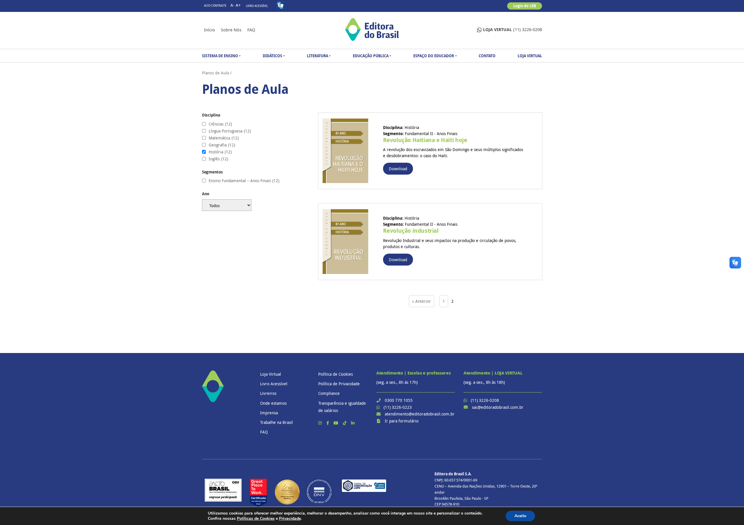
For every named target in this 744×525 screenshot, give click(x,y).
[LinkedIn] (353, 423)
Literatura (317, 55)
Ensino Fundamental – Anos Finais (244, 181)
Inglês (218, 159)
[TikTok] (345, 423)
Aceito (520, 516)
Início (209, 30)
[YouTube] (336, 423)
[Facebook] (328, 423)
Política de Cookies (335, 374)
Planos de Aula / (217, 73)
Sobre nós (231, 30)
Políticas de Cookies (256, 518)
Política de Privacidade (339, 383)
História (220, 152)
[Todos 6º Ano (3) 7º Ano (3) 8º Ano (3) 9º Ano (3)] (256, 205)
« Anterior (421, 301)
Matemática (224, 138)
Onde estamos (273, 403)
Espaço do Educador (433, 55)
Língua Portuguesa (230, 131)
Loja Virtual (530, 55)
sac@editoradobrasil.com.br (497, 407)
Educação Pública (371, 55)
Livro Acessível (257, 6)
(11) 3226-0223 (398, 407)
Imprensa (269, 412)
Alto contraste (215, 6)
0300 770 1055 (399, 400)
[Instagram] (320, 423)
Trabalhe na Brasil (276, 422)
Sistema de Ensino (220, 55)
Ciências (220, 124)
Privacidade (290, 518)
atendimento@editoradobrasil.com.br (420, 414)
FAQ (251, 30)
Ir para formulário (402, 421)
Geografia (222, 145)
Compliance (329, 393)
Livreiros (268, 393)
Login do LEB (524, 5)
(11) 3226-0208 (512, 29)
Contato (487, 55)
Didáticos (272, 55)
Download (398, 168)
